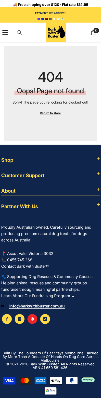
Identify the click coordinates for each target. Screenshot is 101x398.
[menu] (5, 32)
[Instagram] (20, 319)
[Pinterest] (32, 319)
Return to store (50, 113)
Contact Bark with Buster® (25, 266)
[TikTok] (45, 319)
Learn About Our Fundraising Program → (38, 295)
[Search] (19, 33)
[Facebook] (7, 319)
